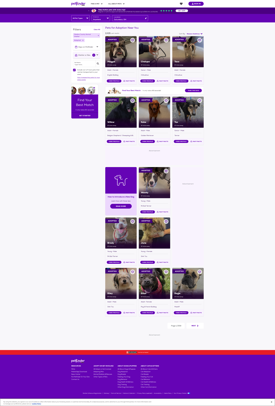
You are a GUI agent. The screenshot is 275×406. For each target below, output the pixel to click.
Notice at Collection (129, 393)
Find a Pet (95, 4)
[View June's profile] (154, 233)
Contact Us (75, 379)
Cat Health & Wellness (148, 382)
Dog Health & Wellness (125, 382)
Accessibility (158, 393)
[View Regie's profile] (188, 283)
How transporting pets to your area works (88, 78)
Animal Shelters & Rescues (103, 374)
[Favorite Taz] (199, 100)
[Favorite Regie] (199, 272)
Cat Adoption (145, 372)
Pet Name (77, 62)
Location (117, 17)
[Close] (271, 402)
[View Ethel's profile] (154, 283)
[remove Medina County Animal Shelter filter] (98, 35)
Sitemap (106, 393)
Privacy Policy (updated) (144, 393)
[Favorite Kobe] (166, 100)
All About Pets (114, 4)
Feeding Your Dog (124, 377)
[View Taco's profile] (188, 51)
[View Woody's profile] (154, 182)
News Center (75, 374)
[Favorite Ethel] (166, 272)
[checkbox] (74, 70)
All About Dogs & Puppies (126, 369)
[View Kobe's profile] (154, 112)
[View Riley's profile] (121, 283)
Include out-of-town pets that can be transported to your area (88, 72)
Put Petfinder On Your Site (80, 377)
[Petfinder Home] (78, 4)
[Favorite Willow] (132, 100)
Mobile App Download (79, 372)
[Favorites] (181, 4)
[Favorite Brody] (132, 221)
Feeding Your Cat (147, 377)
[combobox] (80, 18)
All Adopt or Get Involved (102, 369)
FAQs (73, 369)
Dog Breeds (122, 374)
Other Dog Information (126, 387)
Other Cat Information (149, 387)
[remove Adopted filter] (83, 40)
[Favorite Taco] (199, 40)
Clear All (97, 29)
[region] (137, 402)
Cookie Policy (168, 393)
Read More (121, 206)
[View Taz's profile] (188, 112)
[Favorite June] (166, 221)
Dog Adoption (123, 372)
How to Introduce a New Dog (121, 196)
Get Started (84, 116)
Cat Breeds (145, 374)
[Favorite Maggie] (132, 40)
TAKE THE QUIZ (193, 90)
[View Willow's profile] (121, 112)
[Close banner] (88, 10)
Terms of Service (116, 393)
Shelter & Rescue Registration (92, 393)
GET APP (181, 11)
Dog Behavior (122, 379)
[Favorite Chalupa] (166, 40)
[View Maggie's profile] (121, 51)
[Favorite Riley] (132, 272)
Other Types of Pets (100, 377)
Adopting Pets (99, 372)
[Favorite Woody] (166, 171)
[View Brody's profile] (121, 233)
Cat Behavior (145, 379)
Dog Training (122, 384)
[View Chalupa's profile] (154, 51)
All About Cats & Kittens (149, 369)
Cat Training (145, 384)
